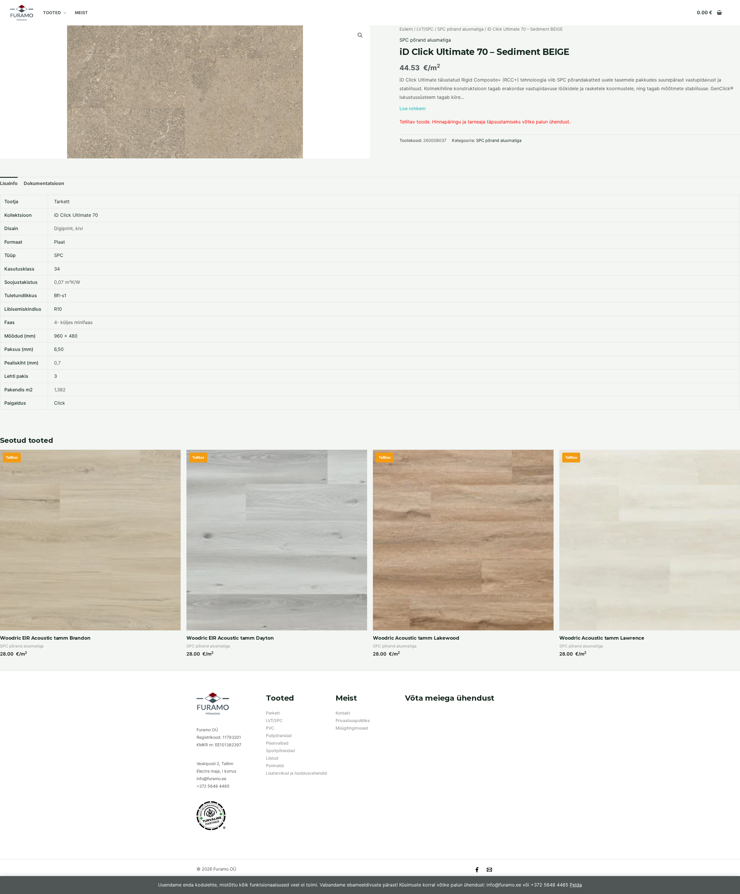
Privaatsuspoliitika (353, 720)
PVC (270, 727)
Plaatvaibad (277, 743)
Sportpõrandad (280, 750)
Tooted (52, 12)
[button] (360, 35)
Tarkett (62, 201)
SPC (58, 255)
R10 (58, 309)
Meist (81, 12)
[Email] (489, 869)
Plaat (59, 242)
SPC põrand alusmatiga (460, 29)
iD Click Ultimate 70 (76, 215)
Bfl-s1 (60, 295)
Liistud (272, 758)
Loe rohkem (412, 108)
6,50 (59, 349)
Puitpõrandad (279, 735)
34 (57, 269)
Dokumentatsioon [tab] (44, 183)
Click (59, 403)
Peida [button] (576, 885)
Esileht (406, 29)
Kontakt (343, 712)
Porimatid (275, 765)
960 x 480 (65, 336)
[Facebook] (477, 869)
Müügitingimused (352, 727)
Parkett (273, 712)
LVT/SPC (425, 29)
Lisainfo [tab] (9, 183)
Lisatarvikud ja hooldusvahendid (296, 773)
